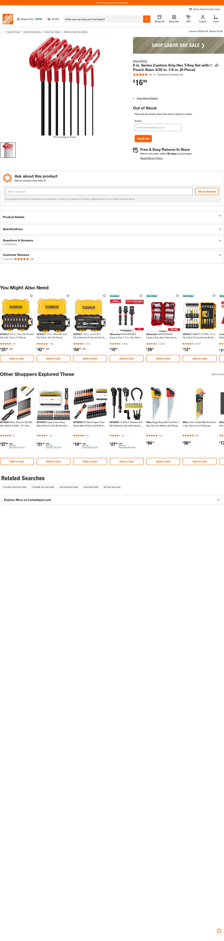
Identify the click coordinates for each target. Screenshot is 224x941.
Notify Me (143, 138)
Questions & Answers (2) (170, 74)
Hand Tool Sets (32, 31)
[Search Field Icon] (146, 19)
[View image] (8, 150)
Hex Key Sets (52, 31)
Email (138, 120)
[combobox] (103, 19)
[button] (112, 217)
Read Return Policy (151, 158)
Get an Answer (207, 191)
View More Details (147, 98)
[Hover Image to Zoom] (64, 86)
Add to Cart (17, 358)
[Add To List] (211, 65)
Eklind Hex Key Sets (76, 31)
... (1, 32)
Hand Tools (13, 31)
